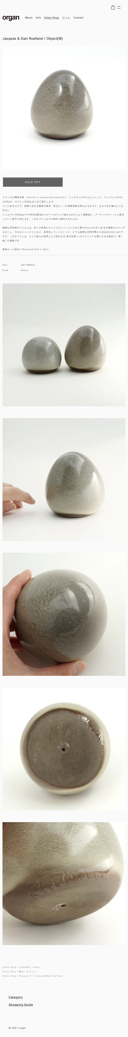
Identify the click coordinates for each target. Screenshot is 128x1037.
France (37, 967)
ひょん (66, 18)
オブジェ (31, 971)
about (28, 18)
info (38, 18)
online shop (51, 18)
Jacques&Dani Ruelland (49, 976)
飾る (21, 971)
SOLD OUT (33, 182)
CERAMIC (25, 967)
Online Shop (9, 967)
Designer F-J (26, 976)
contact (79, 18)
